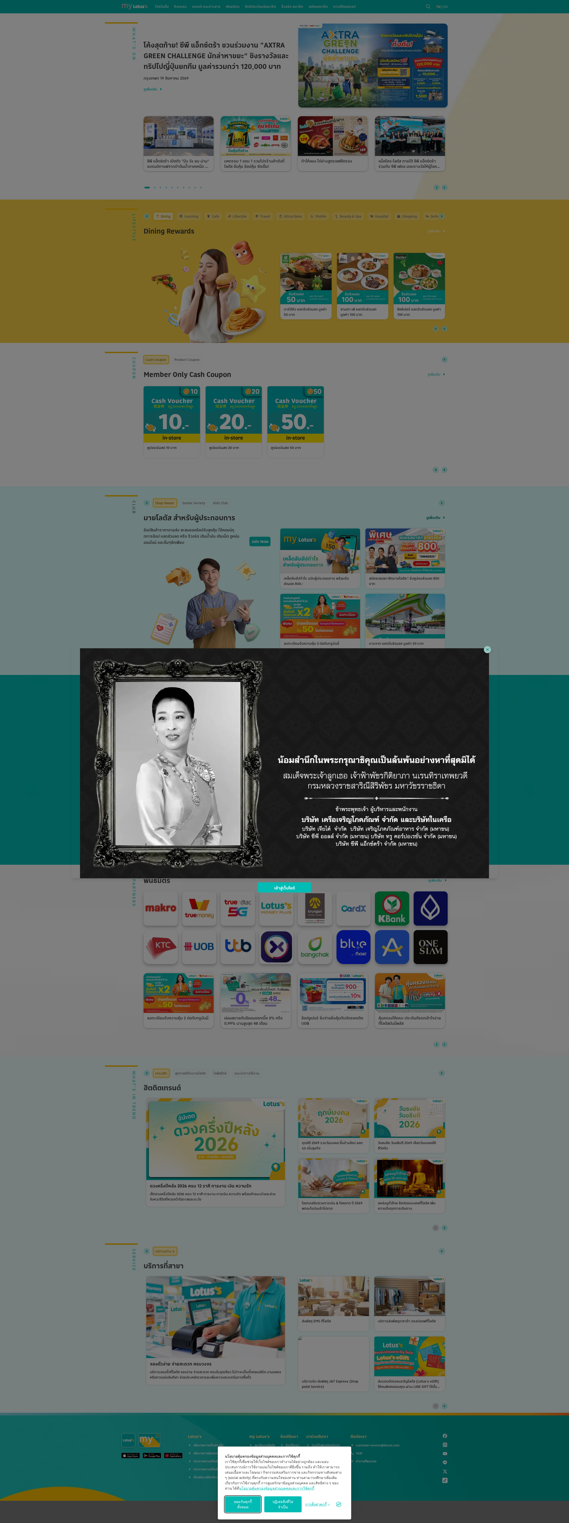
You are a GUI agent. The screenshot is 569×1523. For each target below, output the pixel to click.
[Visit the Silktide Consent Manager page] (338, 1504)
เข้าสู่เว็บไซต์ (284, 888)
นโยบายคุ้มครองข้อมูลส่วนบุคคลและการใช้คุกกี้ (276, 1488)
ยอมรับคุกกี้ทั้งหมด (243, 1504)
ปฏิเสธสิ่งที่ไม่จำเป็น (282, 1504)
